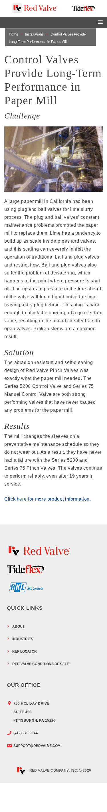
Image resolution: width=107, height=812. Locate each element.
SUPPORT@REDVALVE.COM (36, 746)
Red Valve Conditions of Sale (40, 664)
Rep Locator (24, 651)
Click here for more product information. (47, 499)
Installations (34, 34)
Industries (22, 639)
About (18, 626)
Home (13, 34)
